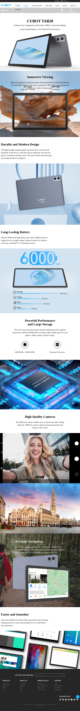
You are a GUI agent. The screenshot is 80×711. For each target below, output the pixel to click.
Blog (21, 687)
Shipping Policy (40, 683)
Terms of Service (41, 689)
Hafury (64, 6)
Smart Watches (37, 6)
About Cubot (23, 683)
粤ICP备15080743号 (40, 705)
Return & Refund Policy (42, 685)
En (62, 1)
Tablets (26, 6)
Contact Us (57, 687)
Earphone (48, 6)
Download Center (58, 685)
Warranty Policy (40, 687)
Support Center (58, 689)
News (21, 689)
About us (73, 6)
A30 (3, 689)
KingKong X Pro (6, 683)
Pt (67, 1)
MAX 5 (4, 687)
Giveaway (22, 685)
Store (57, 6)
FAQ (56, 683)
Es (64, 1)
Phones (17, 6)
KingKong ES (5, 685)
